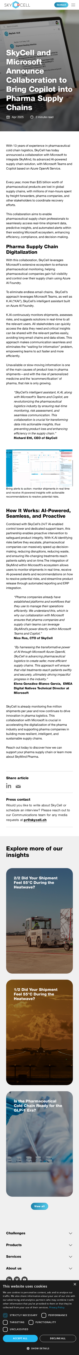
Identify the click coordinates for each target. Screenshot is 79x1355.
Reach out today (17, 747)
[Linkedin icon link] (8, 785)
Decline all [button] (58, 1338)
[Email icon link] (18, 785)
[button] (39, 1348)
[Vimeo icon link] (17, 1280)
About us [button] (13, 1268)
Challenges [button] (15, 1233)
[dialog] (39, 1317)
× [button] (74, 1284)
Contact (61, 5)
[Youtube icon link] (24, 1280)
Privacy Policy (56, 1307)
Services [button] (13, 1256)
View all (39, 1206)
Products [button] (14, 1245)
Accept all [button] (20, 1338)
